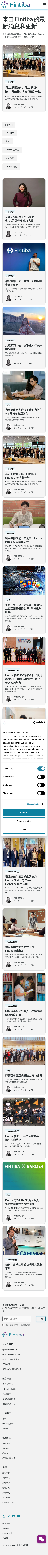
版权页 (5, 1538)
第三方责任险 (8, 1394)
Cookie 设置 (7, 1533)
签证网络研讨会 (8, 1458)
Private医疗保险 (9, 1389)
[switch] (41, 777)
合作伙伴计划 (8, 1502)
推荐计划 (6, 1488)
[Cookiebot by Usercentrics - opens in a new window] (34, 723)
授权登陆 (6, 1497)
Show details (33, 804)
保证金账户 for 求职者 (11, 1354)
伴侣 (4, 1418)
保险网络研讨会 (8, 1404)
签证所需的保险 (8, 1399)
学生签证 (6, 1443)
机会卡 (5, 1453)
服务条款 (6, 1528)
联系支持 (6, 1473)
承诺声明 (6, 1364)
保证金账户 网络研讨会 (11, 1369)
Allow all (24, 812)
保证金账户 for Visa (10, 1349)
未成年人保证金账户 (10, 1359)
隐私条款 (6, 1523)
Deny (24, 830)
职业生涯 (6, 1483)
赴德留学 (6, 1428)
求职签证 (6, 1448)
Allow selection (24, 821)
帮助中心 (6, 1478)
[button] (44, 4)
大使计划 (6, 1492)
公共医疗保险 (8, 1384)
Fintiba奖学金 (8, 1423)
